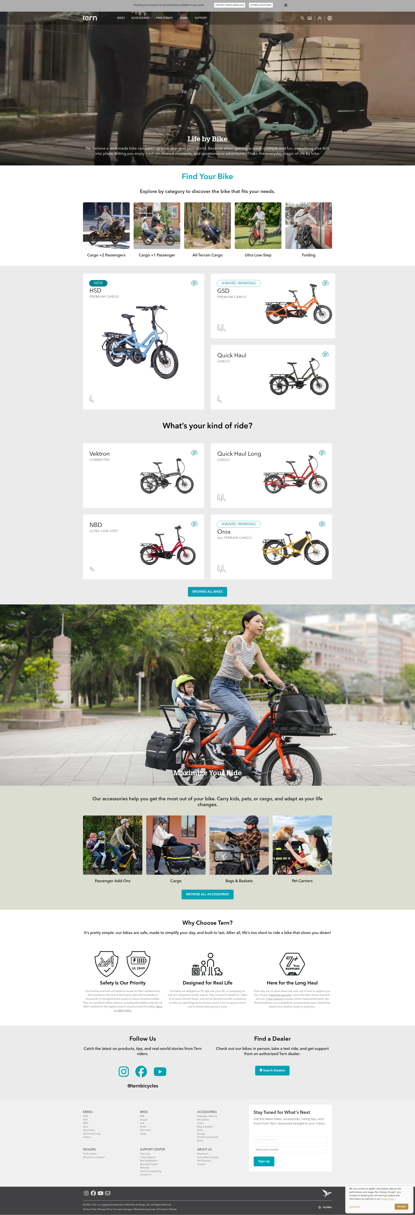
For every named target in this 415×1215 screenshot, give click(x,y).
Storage (201, 1134)
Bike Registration (149, 1161)
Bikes (121, 18)
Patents (173, 1209)
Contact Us (145, 1175)
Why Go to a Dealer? (94, 1157)
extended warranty (280, 995)
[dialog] (379, 1199)
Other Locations (261, 5)
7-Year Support (274, 999)
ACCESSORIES (207, 1112)
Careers (201, 1164)
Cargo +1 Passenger (157, 255)
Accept (401, 1206)
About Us (204, 1149)
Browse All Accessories (207, 894)
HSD (85, 1120)
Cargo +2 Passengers (106, 255)
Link (142, 1123)
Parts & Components (207, 1137)
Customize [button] (354, 1206)
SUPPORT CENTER (152, 1149)
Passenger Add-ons (207, 1116)
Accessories (140, 18)
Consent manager (123, 1209)
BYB (142, 1116)
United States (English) (229, 5)
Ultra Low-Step (258, 255)
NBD (85, 1123)
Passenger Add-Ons (112, 881)
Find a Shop (164, 18)
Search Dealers (273, 1070)
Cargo (176, 881)
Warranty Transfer (149, 1164)
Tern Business (204, 1161)
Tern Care (145, 1154)
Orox (85, 1127)
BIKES (144, 1112)
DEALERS (89, 1149)
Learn (184, 18)
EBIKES (88, 1112)
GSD (85, 1116)
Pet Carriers (302, 881)
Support (201, 18)
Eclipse (144, 1120)
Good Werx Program (208, 1157)
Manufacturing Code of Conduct (151, 1209)
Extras (200, 1141)
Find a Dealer (90, 1154)
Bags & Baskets (239, 881)
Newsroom (202, 1154)
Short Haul (145, 1130)
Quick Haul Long (92, 1134)
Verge (143, 1134)
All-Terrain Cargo (207, 255)
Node (143, 1127)
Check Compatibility (150, 1171)
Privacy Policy (105, 1209)
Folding (308, 255)
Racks (200, 1130)
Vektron (87, 1137)
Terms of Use (89, 1209)
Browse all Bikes (207, 591)
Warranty (144, 1168)
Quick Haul (89, 1130)
